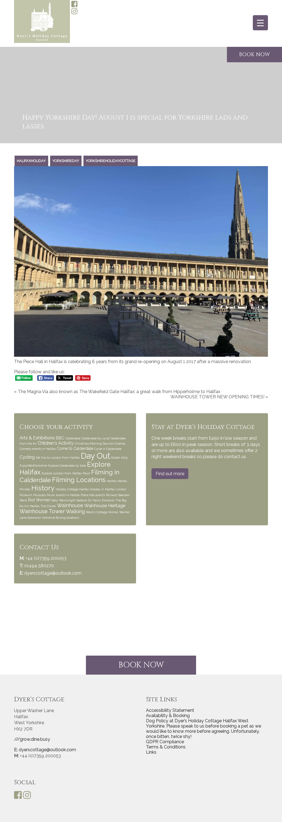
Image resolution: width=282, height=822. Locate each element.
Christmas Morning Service (94, 443)
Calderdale (72, 438)
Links (151, 752)
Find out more (170, 473)
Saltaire (82, 500)
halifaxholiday (31, 161)
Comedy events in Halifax (38, 448)
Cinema (119, 443)
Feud (86, 473)
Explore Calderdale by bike (67, 465)
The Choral (48, 506)
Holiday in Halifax (102, 489)
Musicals (39, 495)
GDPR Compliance (165, 741)
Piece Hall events (93, 495)
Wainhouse (70, 505)
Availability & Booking (168, 715)
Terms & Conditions (166, 747)
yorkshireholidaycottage (110, 161)
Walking (75, 511)
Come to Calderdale (75, 448)
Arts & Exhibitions (37, 437)
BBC (60, 438)
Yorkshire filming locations (60, 517)
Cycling (27, 457)
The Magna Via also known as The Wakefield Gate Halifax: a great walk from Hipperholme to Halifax (119, 391)
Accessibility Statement (170, 710)
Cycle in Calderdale (107, 448)
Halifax (111, 481)
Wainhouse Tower (42, 511)
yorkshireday (65, 161)
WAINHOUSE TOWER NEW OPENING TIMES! (217, 396)
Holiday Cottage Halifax (72, 489)
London (121, 489)
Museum (26, 495)
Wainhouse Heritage (104, 505)
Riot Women (39, 500)
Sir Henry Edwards (101, 500)
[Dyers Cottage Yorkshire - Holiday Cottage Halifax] (42, 22)
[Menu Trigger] (260, 22)
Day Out (95, 456)
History (43, 488)
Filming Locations (78, 480)
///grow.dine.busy (32, 739)
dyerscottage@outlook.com (53, 573)
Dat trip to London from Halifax (58, 457)
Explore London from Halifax (62, 473)
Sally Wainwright (63, 500)
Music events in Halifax (63, 495)
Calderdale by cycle (95, 438)
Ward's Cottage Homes (102, 512)
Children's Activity (56, 443)
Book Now (141, 665)
